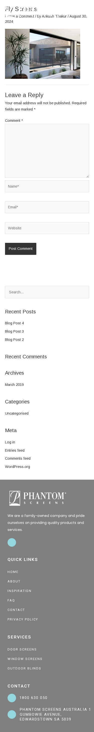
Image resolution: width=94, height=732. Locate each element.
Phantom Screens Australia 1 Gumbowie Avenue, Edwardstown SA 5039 (55, 714)
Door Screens (22, 649)
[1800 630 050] (12, 698)
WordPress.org (17, 467)
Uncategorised (17, 413)
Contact (16, 610)
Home (13, 572)
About (14, 581)
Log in (10, 442)
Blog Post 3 (14, 331)
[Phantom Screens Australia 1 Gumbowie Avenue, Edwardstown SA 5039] (12, 714)
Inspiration (20, 591)
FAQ (11, 600)
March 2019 (14, 385)
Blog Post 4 (14, 323)
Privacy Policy (23, 619)
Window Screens (25, 659)
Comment (14, 121)
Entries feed (15, 450)
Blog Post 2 (14, 340)
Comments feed (18, 458)
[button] (87, 11)
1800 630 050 (34, 697)
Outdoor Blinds (24, 668)
